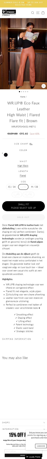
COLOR (23, 150)
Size (23, 182)
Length (23, 171)
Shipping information (16, 339)
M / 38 (34, 187)
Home (22, 97)
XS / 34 (12, 187)
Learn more (41, 446)
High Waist (23, 165)
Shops (6, 422)
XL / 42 (28, 194)
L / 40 (17, 194)
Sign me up (23, 455)
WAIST (23, 161)
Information (10, 429)
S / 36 (23, 187)
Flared (23, 175)
